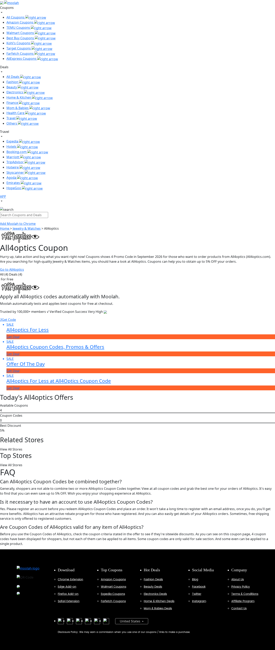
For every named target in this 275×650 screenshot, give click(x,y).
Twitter (196, 594)
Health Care (15, 113)
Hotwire (13, 167)
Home (5, 228)
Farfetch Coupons (20, 53)
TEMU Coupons (18, 27)
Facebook (199, 586)
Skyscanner (15, 172)
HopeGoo (14, 188)
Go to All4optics (12, 269)
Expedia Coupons (113, 594)
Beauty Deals (153, 586)
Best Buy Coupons (20, 38)
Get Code (8, 319)
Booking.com (16, 152)
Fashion (12, 82)
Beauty (12, 87)
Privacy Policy (240, 586)
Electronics (15, 92)
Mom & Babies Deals (158, 608)
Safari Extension (69, 601)
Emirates (13, 183)
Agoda (11, 177)
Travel (11, 118)
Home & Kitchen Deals (159, 601)
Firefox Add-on (68, 594)
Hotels (11, 146)
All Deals (13, 76)
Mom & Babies (17, 108)
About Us (237, 579)
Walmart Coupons (20, 33)
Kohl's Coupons (18, 43)
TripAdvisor (15, 162)
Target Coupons (19, 48)
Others (12, 123)
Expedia (12, 141)
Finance (12, 102)
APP (3, 196)
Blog (195, 579)
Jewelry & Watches (27, 228)
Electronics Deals (155, 594)
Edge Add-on (67, 586)
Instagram (199, 601)
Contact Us (239, 608)
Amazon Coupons (20, 22)
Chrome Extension (70, 579)
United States (130, 621)
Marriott (13, 157)
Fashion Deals (153, 579)
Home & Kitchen (19, 97)
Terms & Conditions (244, 594)
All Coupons (15, 17)
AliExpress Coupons (21, 58)
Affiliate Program (242, 601)
